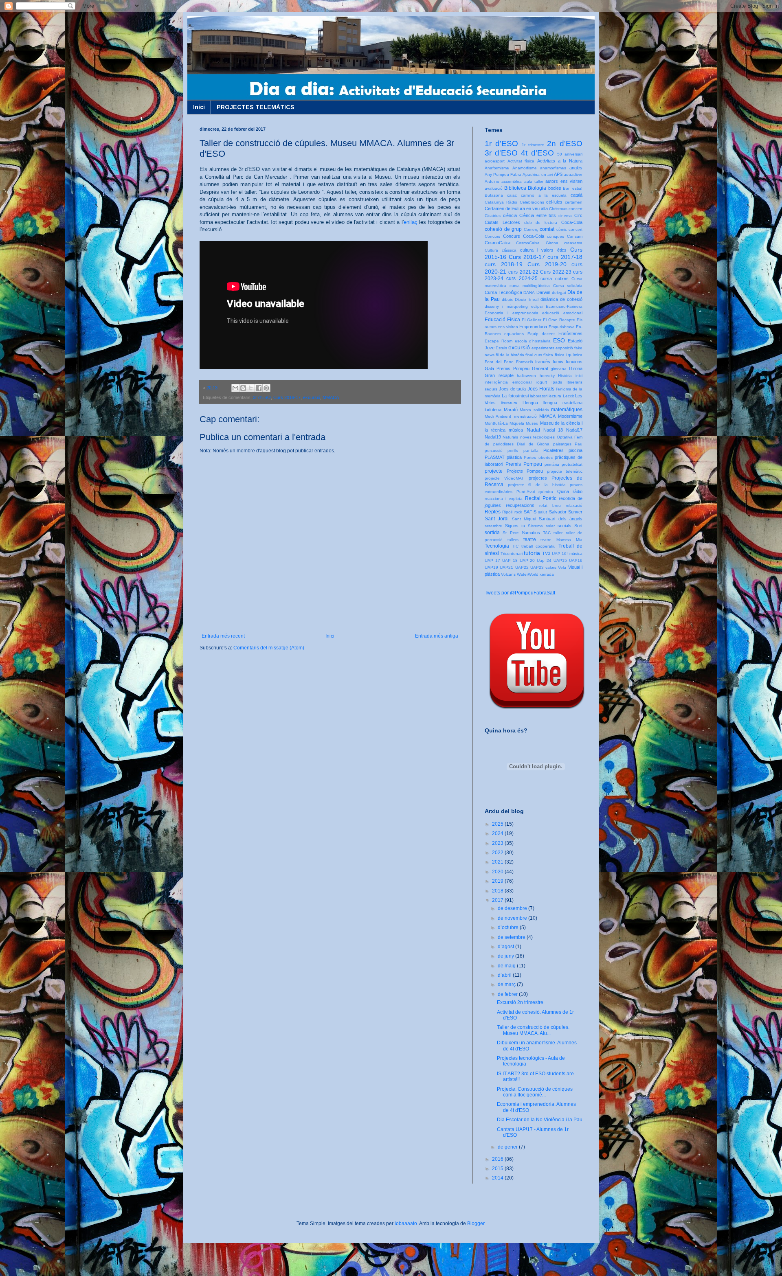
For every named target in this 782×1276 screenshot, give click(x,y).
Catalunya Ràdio (501, 202)
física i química (568, 355)
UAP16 (575, 560)
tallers (512, 539)
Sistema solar (541, 526)
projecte (494, 471)
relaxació (574, 505)
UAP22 (522, 567)
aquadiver (573, 174)
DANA (529, 292)
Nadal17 (574, 430)
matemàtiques (566, 409)
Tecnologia (497, 546)
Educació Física (502, 319)
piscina (575, 450)
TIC (515, 546)
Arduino (492, 181)
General (540, 368)
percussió (494, 450)
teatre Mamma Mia (561, 539)
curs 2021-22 (523, 272)
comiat (547, 229)
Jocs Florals (540, 389)
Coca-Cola (571, 222)
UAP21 (506, 567)
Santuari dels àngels (560, 518)
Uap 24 (544, 560)
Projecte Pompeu (525, 471)
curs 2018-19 (504, 264)
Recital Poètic (541, 498)
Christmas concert (565, 208)
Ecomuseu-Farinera (564, 306)
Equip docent (541, 333)
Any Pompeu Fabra (503, 174)
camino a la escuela (544, 195)
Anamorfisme (524, 168)
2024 (498, 833)
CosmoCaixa (497, 242)
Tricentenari (512, 553)
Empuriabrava (562, 326)
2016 (498, 1159)
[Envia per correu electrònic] (235, 388)
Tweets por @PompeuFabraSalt (520, 593)
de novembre (513, 918)
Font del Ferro (499, 362)
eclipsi (537, 306)
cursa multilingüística (530, 285)
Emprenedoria (533, 326)
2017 (498, 900)
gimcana (559, 368)
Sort (578, 525)
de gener (508, 1147)
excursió (311, 397)
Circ (578, 215)
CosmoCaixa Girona (537, 243)
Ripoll (507, 512)
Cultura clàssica (500, 250)
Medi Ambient (498, 416)
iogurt (541, 382)
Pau (578, 444)
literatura (509, 403)
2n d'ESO (564, 143)
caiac (512, 195)
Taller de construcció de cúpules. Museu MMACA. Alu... (533, 1030)
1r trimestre (533, 145)
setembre (493, 526)
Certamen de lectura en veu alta (516, 208)
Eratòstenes (570, 333)
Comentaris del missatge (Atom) (268, 648)
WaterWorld (527, 574)
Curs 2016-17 (287, 397)
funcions (574, 361)
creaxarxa (573, 243)
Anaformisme (497, 168)
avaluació (494, 188)
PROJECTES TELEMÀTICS (255, 107)
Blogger (475, 1223)
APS (558, 174)
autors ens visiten (563, 181)
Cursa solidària (568, 285)
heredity (547, 375)
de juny (506, 956)
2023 (498, 843)
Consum (574, 236)
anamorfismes (553, 168)
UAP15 (560, 560)
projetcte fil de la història (537, 484)
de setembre (512, 937)
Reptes (493, 512)
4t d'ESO (537, 153)
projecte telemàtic (565, 471)
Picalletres (553, 450)
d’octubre (509, 927)
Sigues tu (515, 525)
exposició (564, 348)
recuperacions (520, 505)
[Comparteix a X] (251, 388)
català (576, 195)
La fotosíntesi (515, 395)
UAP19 (491, 567)
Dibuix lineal (526, 299)
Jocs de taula (512, 388)
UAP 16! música (567, 553)
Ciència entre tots (537, 215)
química (545, 491)
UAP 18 (510, 560)
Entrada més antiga (436, 636)
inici (579, 375)
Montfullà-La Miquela (504, 423)
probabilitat (572, 464)
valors (550, 567)
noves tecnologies (537, 437)
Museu (532, 423)
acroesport (495, 161)
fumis (558, 361)
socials (564, 525)
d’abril (505, 975)
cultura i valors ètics (543, 250)
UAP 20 (527, 560)
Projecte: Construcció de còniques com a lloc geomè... (535, 1092)
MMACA (331, 397)
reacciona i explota (504, 498)
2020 (498, 872)
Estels (501, 348)
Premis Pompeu (523, 464)
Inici (199, 107)
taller (558, 533)
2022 (498, 852)
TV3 (546, 553)
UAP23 (537, 567)
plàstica (514, 457)
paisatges (562, 444)
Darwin (543, 292)
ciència (510, 215)
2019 (498, 881)
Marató (511, 409)
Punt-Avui (525, 491)
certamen (573, 202)
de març (507, 984)
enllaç (410, 222)
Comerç (531, 229)
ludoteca (493, 409)
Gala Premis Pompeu (507, 368)
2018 (498, 891)
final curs (533, 355)
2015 (498, 1168)
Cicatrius (493, 215)
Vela (562, 567)
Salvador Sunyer (565, 511)
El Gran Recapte (559, 320)
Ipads (556, 382)
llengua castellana (562, 402)
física (548, 355)
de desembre (513, 908)
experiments (543, 348)
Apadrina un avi (537, 174)
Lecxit (568, 396)
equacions (514, 333)
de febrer (508, 994)
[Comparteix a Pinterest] (266, 388)
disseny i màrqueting (506, 306)
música (516, 430)
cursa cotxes (554, 278)
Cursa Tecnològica (503, 292)
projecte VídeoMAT (504, 478)
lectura (555, 396)
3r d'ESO (262, 397)
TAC (547, 533)
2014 (498, 1178)
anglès (575, 167)
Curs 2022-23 (555, 272)
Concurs (492, 236)
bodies (554, 188)
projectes (538, 478)
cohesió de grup (503, 229)
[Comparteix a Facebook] (259, 388)
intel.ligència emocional (508, 382)
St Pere (510, 533)
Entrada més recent (223, 636)
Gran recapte (499, 375)
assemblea (511, 181)
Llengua (530, 402)
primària (552, 464)
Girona (575, 368)
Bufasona (494, 195)
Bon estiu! (572, 188)
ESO (559, 340)
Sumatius (531, 532)
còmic (561, 229)
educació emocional (562, 313)
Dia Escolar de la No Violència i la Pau (539, 1120)
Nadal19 (493, 436)
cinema (565, 215)
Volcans (508, 574)
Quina (563, 491)
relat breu (550, 505)
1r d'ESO (501, 143)
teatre (529, 539)
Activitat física (521, 161)
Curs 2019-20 (547, 264)
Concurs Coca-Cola (523, 236)
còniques (555, 236)
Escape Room (498, 341)
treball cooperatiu (538, 546)
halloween (526, 375)
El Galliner (531, 320)
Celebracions (532, 202)
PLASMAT (495, 457)
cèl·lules (554, 202)
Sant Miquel (524, 519)
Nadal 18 (553, 430)
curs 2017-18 (564, 257)
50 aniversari (569, 154)
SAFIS (530, 511)
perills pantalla (522, 450)
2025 (498, 824)
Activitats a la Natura (559, 160)
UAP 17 (492, 560)
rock (518, 512)
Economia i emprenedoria (511, 313)
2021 (498, 862)
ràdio (577, 491)
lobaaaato (406, 1223)
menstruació (525, 416)
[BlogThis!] (243, 388)
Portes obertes (538, 457)
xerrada (547, 574)
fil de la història (510, 355)
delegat (559, 292)
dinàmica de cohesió (561, 299)
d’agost (506, 946)
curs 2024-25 (521, 278)
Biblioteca (515, 188)
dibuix (507, 299)
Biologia (537, 188)
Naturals (510, 437)
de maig (507, 966)
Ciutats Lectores (502, 222)
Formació (524, 362)
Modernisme (570, 416)
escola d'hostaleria (533, 341)
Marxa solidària (534, 410)
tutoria (532, 553)
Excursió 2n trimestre (520, 1002)
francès (542, 361)
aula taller (533, 181)
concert (575, 229)
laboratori (538, 396)
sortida (492, 532)
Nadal (533, 430)
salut (542, 512)
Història (565, 375)
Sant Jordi (497, 519)
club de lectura (541, 222)
